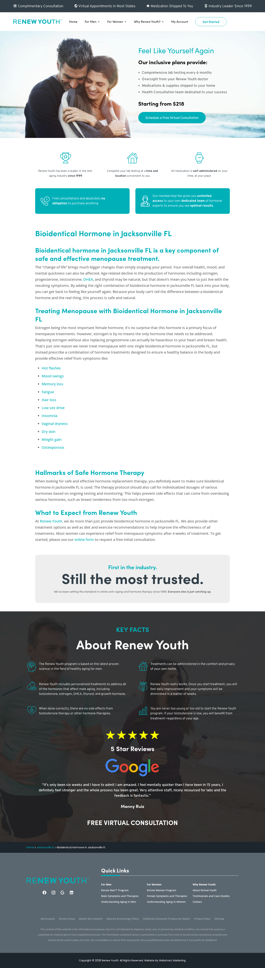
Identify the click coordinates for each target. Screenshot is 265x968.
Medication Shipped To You (171, 6)
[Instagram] (53, 892)
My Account (179, 21)
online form (84, 539)
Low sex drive (53, 407)
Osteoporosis (53, 447)
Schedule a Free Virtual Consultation (171, 117)
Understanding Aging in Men (118, 902)
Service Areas (67, 919)
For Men (90, 21)
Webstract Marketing (172, 960)
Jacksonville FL (46, 847)
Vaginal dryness (55, 423)
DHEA (88, 279)
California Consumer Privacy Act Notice (166, 919)
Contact (197, 902)
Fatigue (48, 391)
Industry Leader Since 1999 (230, 6)
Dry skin (48, 431)
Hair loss (49, 399)
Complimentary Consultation (40, 6)
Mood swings (53, 376)
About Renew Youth (205, 890)
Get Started (211, 21)
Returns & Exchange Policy (123, 919)
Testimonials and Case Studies (211, 896)
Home (73, 21)
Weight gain (51, 439)
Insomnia (49, 415)
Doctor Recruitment (91, 919)
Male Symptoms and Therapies (120, 896)
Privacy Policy (202, 919)
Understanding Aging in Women (166, 902)
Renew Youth (51, 521)
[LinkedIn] (71, 892)
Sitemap (219, 919)
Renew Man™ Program (115, 890)
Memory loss (52, 384)
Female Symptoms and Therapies (167, 896)
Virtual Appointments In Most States (106, 6)
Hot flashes (51, 368)
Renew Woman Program (161, 890)
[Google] (62, 892)
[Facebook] (44, 892)
